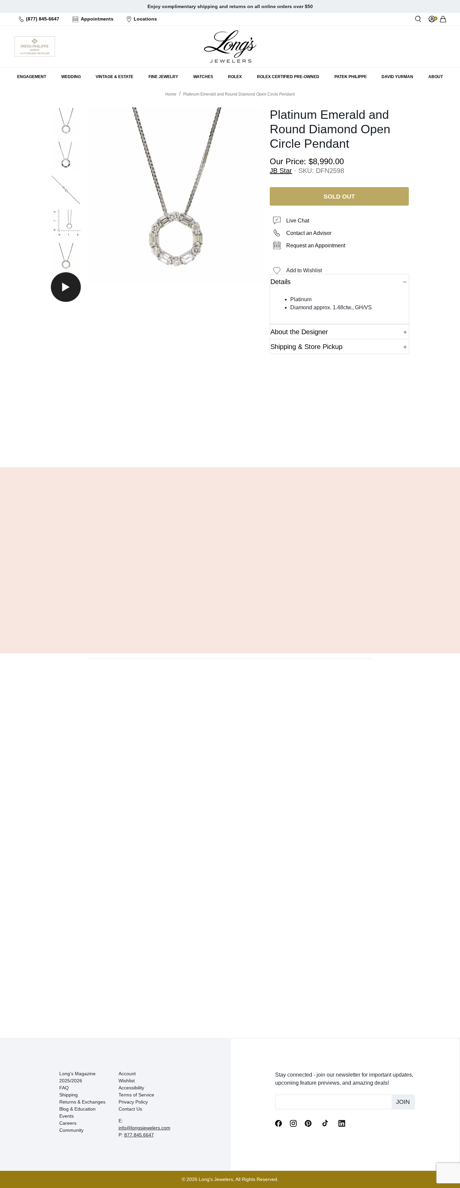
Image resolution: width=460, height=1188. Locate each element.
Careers (67, 1123)
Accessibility (131, 1087)
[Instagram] (293, 1122)
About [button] (435, 76)
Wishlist (127, 1080)
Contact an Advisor (308, 233)
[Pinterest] (308, 1122)
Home (170, 94)
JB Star (281, 170)
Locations (145, 19)
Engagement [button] (31, 76)
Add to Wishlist (304, 270)
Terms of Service (136, 1094)
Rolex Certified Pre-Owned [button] (288, 76)
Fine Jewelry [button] (163, 76)
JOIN (403, 1101)
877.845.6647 (139, 1135)
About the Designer (299, 332)
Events (66, 1116)
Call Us (181, 445)
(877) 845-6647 (42, 19)
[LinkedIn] (341, 1122)
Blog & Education (77, 1109)
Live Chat (297, 220)
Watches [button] (203, 76)
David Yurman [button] (397, 76)
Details (280, 281)
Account (127, 1073)
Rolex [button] (235, 76)
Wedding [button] (71, 76)
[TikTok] (325, 1122)
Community (71, 1130)
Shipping (68, 1094)
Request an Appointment (315, 245)
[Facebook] (278, 1122)
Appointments (97, 19)
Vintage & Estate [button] (114, 76)
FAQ (64, 1087)
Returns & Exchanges (82, 1102)
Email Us (230, 445)
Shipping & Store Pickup (306, 346)
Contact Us (130, 1109)
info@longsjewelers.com (144, 1127)
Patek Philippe (350, 76)
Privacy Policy (133, 1102)
